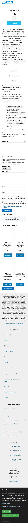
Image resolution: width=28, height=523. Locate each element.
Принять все (6, 511)
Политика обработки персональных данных (13, 373)
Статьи (6, 362)
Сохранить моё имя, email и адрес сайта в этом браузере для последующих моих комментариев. (14, 198)
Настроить (6, 520)
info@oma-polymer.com (15, 477)
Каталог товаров (8, 351)
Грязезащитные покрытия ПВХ (15, 420)
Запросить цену (8, 288)
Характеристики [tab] (14, 76)
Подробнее (8, 284)
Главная (6, 340)
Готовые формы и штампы (10, 416)
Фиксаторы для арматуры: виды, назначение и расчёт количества (12, 218)
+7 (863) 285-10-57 (15, 446)
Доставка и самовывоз (10, 392)
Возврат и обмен (8, 334)
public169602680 (14, 481)
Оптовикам (7, 345)
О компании (7, 356)
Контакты (6, 386)
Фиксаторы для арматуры (10, 435)
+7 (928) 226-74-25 (15, 450)
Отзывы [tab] (14, 80)
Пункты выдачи (8, 367)
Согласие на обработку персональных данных (14, 380)
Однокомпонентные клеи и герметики (13, 427)
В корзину (14, 23)
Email (4, 192)
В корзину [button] (8, 255)
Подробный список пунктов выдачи (14, 323)
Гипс (5, 412)
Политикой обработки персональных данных (13, 207)
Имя (3, 187)
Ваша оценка (6, 166)
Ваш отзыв (5, 171)
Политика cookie (6, 503)
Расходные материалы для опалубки (13, 431)
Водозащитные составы (10, 408)
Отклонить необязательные (10, 515)
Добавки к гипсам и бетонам (11, 423)
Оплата (6, 397)
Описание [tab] (14, 71)
